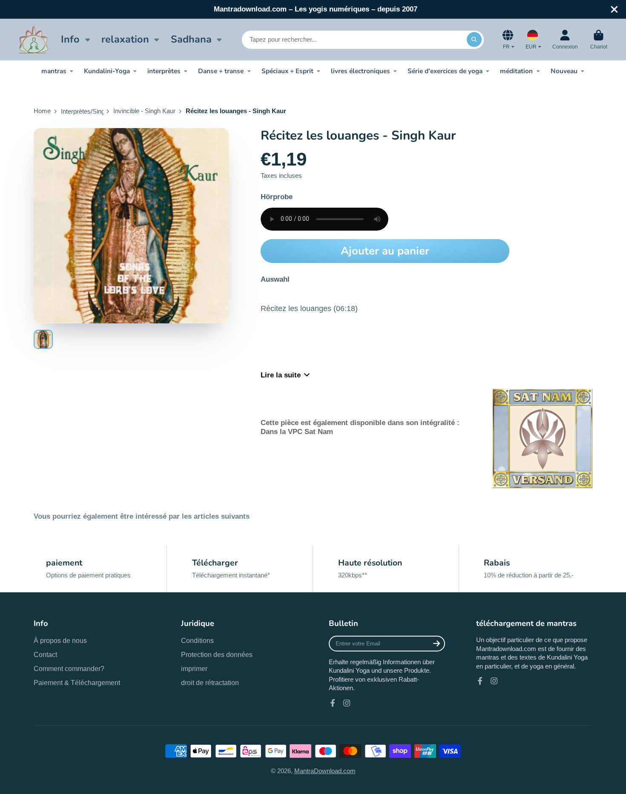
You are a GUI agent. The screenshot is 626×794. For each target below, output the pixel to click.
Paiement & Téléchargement (77, 682)
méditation (516, 70)
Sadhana (191, 39)
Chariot (598, 39)
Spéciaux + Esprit (287, 70)
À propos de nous (60, 640)
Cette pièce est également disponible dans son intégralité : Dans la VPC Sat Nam (360, 427)
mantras (53, 70)
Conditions (197, 640)
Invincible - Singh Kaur (144, 111)
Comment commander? (69, 668)
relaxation (125, 39)
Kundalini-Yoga (107, 70)
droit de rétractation (210, 682)
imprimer (194, 668)
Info (70, 39)
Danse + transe (221, 70)
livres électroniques (360, 70)
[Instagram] (346, 703)
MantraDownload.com (325, 771)
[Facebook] (332, 703)
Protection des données (217, 654)
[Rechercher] (474, 39)
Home (42, 111)
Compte (565, 39)
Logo (34, 39)
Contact (45, 654)
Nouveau (564, 70)
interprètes (164, 70)
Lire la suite (281, 375)
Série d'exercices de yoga (445, 70)
